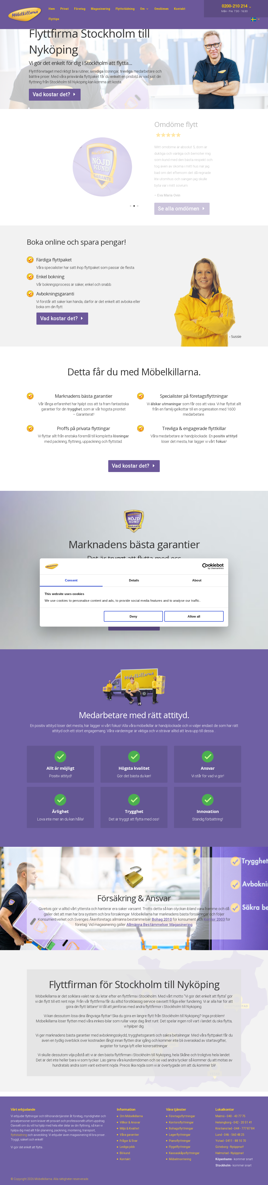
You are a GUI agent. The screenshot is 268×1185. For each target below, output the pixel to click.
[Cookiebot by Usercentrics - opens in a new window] (205, 566)
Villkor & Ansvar (130, 1122)
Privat (64, 8)
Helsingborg (223, 1122)
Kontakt (179, 8)
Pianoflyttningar (180, 1140)
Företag (79, 8)
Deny (133, 616)
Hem (52, 8)
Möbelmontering (180, 1159)
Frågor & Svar (129, 1140)
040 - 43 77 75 (236, 1116)
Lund (218, 1134)
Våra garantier (129, 1134)
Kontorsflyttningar (181, 1122)
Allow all (194, 616)
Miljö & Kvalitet (129, 1128)
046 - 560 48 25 (234, 1134)
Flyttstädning (125, 8)
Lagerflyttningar (180, 1134)
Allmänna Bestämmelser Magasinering (159, 924)
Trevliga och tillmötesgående (179, 133)
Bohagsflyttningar (181, 1128)
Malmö (220, 1116)
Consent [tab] (71, 580)
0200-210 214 (234, 7)
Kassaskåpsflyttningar (184, 1153)
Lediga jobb (127, 1146)
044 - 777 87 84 (244, 1128)
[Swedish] (255, 23)
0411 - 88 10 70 (236, 1140)
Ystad (219, 1140)
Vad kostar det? (51, 94)
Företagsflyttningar (182, 1116)
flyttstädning (19, 1135)
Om (142, 8)
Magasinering (100, 8)
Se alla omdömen (178, 204)
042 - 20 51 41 (242, 1122)
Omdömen (161, 8)
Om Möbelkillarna (131, 1116)
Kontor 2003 (214, 919)
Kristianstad (223, 1128)
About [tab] (196, 580)
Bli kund (125, 1153)
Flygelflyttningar (180, 1146)
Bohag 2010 (162, 919)
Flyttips (54, 19)
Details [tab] (134, 580)
